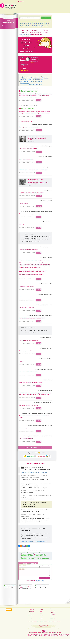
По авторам (5, 25)
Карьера (52, 612)
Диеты (41, 611)
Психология (53, 614)
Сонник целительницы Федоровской (39, 77)
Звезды (41, 618)
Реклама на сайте (35, 621)
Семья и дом (53, 610)
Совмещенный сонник (8, 22)
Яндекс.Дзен (40, 580)
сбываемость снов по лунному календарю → (34, 541)
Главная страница (10, 16)
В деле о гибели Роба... (9, 587)
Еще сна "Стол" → (35, 447)
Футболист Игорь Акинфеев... (41, 587)
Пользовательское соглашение (55, 621)
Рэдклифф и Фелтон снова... (25, 588)
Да (39, 100)
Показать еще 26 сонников (35, 84)
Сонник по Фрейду (24, 82)
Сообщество (31, 611)
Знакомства (31, 609)
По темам (4, 24)
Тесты (30, 618)
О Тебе (52, 616)
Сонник (30, 613)
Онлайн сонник (25, 77)
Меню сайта (20, 1)
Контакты (29, 621)
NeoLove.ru (46, 625)
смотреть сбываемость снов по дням (34, 472)
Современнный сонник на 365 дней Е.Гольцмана (31, 79)
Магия (41, 613)
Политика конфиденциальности (44, 621)
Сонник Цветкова (24, 81)
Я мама (41, 609)
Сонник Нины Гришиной (36, 81)
